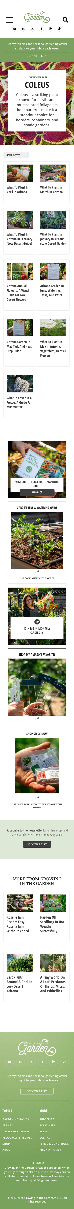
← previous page (37, 77)
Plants (7, 1125)
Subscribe (46, 1119)
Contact (45, 1137)
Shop (35, 492)
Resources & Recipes (17, 1137)
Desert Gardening (15, 1131)
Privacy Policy (50, 1150)
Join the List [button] (37, 56)
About (7, 1150)
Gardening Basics (15, 1119)
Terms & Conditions (54, 1143)
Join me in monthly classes (37, 630)
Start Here (47, 1125)
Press (43, 1131)
